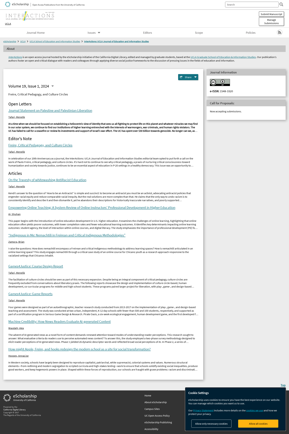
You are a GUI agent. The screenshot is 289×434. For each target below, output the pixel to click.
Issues (92, 33)
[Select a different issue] (52, 86)
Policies (251, 33)
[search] (281, 4)
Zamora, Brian (16, 241)
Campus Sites (152, 409)
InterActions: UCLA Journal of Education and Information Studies (116, 41)
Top (283, 385)
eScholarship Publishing (158, 422)
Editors (147, 33)
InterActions (15, 57)
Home (147, 395)
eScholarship (9, 41)
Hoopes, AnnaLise (18, 355)
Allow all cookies (258, 423)
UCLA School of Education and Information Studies (55, 41)
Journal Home (35, 33)
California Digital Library (14, 409)
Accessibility (151, 429)
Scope (199, 33)
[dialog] (235, 409)
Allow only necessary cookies (211, 423)
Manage (271, 21)
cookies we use (254, 410)
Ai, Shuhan (14, 214)
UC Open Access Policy (157, 415)
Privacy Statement (203, 410)
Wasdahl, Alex (16, 328)
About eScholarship (155, 402)
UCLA (8, 23)
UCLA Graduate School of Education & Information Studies (223, 57)
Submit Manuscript (271, 14)
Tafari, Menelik (16, 117)
